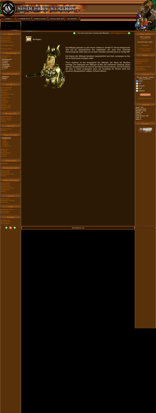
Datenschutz (6, 222)
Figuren (5, 92)
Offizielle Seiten (7, 209)
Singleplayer (6, 153)
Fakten (4, 151)
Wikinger (5, 101)
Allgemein (5, 149)
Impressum (6, 220)
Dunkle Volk (6, 106)
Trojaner (5, 102)
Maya (4, 104)
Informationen (7, 87)
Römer (4, 99)
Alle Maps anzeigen (144, 66)
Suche (139, 63)
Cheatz (4, 154)
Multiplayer (141, 68)
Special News (7, 48)
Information (6, 171)
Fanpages (5, 213)
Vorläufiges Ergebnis (145, 98)
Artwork (4, 90)
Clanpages (6, 211)
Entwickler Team (8, 94)
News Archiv (6, 38)
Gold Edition (6, 107)
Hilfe (3, 69)
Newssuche (6, 40)
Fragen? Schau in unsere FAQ (145, 49)
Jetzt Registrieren (118, 33)
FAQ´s (4, 80)
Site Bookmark (7, 42)
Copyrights (6, 223)
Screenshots (6, 89)
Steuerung (6, 97)
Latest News (6, 37)
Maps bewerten (142, 61)
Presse (4, 96)
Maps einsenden (143, 60)
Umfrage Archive (8, 45)
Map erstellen (7, 120)
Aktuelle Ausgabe (8, 200)
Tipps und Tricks (8, 174)
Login (4, 57)
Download (5, 172)
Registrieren (6, 56)
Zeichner (5, 202)
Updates (5, 163)
